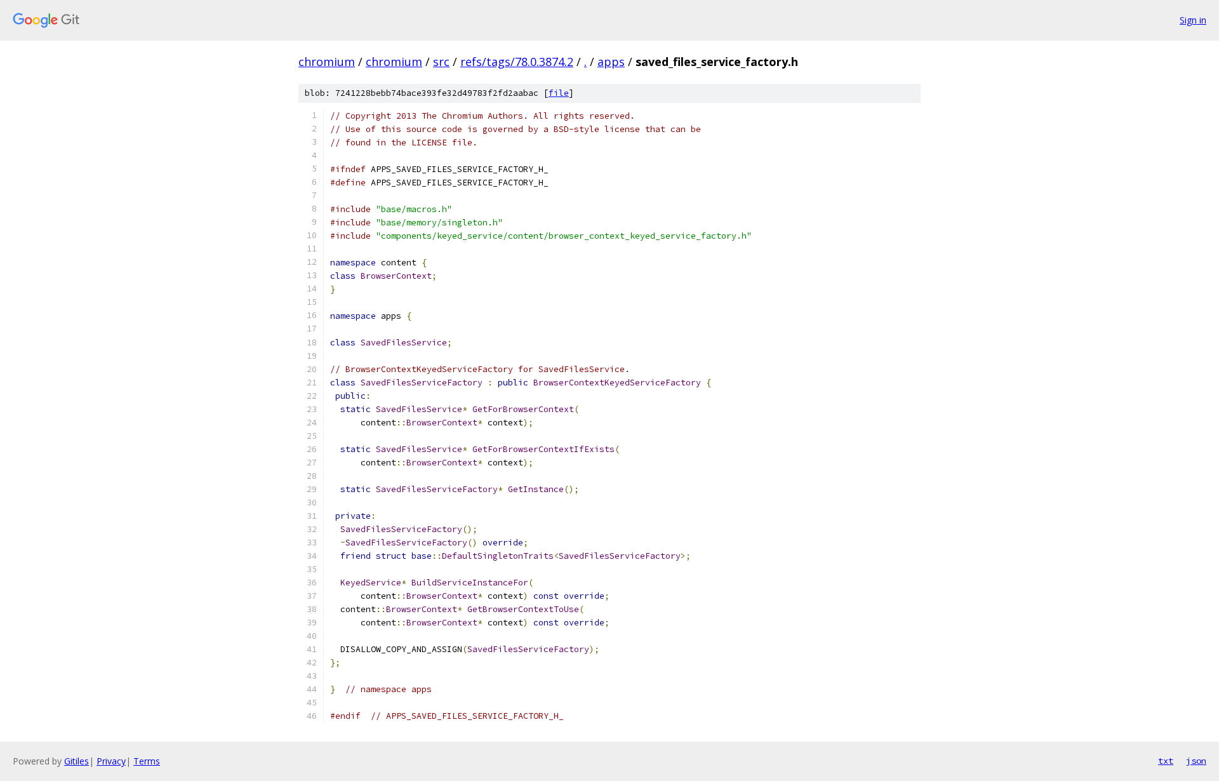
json (1196, 760)
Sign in (1193, 20)
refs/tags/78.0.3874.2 (516, 61)
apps (611, 61)
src (441, 61)
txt (1165, 760)
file (559, 93)
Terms (146, 761)
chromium (326, 61)
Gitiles (76, 761)
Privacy (111, 761)
